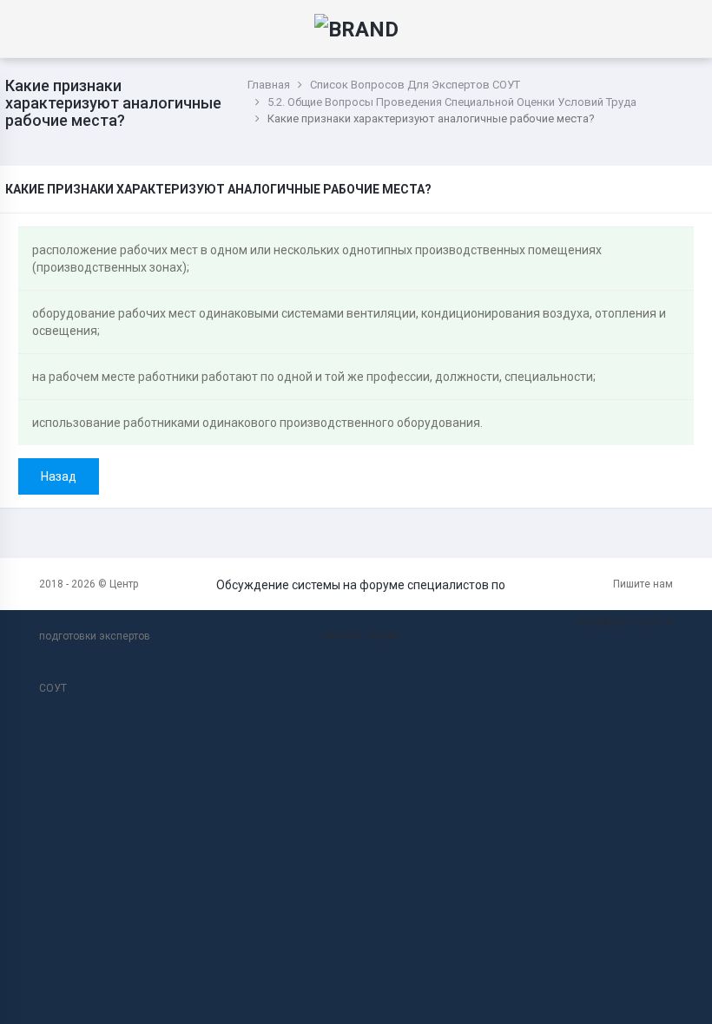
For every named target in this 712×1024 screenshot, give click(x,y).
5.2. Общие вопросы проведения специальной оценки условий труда (451, 101)
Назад (58, 476)
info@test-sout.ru (624, 621)
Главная (268, 84)
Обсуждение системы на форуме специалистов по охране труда (360, 609)
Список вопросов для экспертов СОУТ (415, 84)
